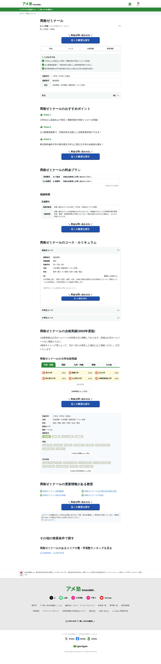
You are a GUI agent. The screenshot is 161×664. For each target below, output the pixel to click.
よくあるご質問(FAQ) (120, 611)
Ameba (71, 639)
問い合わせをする (48, 520)
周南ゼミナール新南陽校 (53, 491)
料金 (51, 48)
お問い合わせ (104, 611)
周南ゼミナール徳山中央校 (54, 495)
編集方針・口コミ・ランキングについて (80, 605)
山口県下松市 (58, 553)
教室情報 (110, 48)
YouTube (108, 598)
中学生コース (47, 310)
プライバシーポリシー (51, 611)
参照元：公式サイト (111, 276)
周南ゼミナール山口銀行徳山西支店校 (101, 491)
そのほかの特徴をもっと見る (80, 453)
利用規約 (36, 611)
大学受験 (79, 598)
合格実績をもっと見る (79, 391)
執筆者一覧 (102, 605)
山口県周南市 (45, 553)
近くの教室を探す (80, 40)
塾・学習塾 (44, 29)
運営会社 (92, 611)
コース (70, 48)
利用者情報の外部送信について (74, 611)
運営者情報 (125, 605)
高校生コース (47, 250)
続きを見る (80, 384)
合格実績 (90, 48)
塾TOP (22, 13)
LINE (66, 598)
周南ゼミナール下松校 (94, 495)
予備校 (52, 29)
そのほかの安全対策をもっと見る (80, 471)
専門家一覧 (114, 605)
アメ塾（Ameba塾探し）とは (51, 605)
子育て (93, 598)
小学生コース (47, 317)
